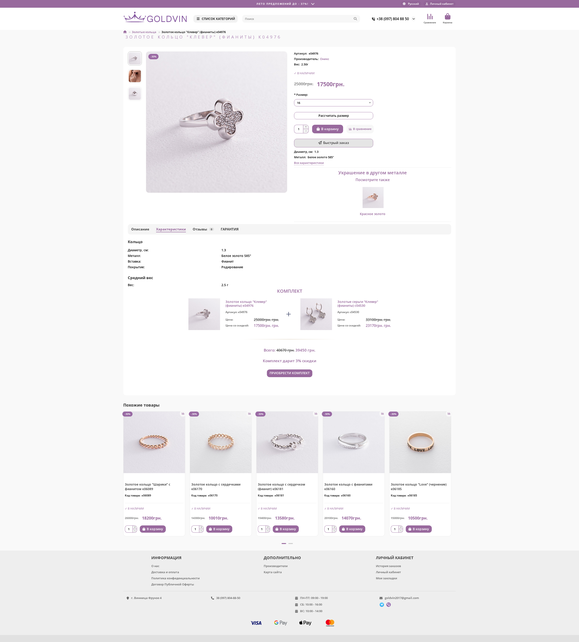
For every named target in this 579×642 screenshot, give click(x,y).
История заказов (388, 566)
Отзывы (202, 229)
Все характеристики (309, 163)
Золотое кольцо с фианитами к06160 (348, 486)
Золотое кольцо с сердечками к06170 (215, 486)
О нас (155, 566)
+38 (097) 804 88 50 (393, 18)
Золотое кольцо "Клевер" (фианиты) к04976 (246, 304)
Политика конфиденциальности (175, 578)
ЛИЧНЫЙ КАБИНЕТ (394, 557)
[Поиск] (355, 18)
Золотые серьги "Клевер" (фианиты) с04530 (357, 304)
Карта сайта (273, 572)
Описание (140, 229)
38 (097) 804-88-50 (228, 598)
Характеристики (171, 229)
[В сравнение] (183, 413)
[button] (124, 475)
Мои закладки (386, 578)
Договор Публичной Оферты (172, 584)
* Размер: (301, 95)
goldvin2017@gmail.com (402, 598)
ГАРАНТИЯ (230, 229)
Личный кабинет (388, 572)
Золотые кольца (144, 32)
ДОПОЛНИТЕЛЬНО (282, 557)
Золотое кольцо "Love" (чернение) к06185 (418, 486)
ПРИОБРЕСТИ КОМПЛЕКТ (290, 373)
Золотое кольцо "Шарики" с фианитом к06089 (147, 486)
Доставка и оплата (165, 572)
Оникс (324, 59)
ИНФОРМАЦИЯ (166, 557)
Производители (276, 566)
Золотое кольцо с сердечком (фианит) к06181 (281, 486)
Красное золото (372, 214)
